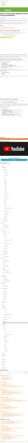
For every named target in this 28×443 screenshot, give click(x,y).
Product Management (6, 261)
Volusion (6, 180)
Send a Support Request (21, 441)
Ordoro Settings (5, 217)
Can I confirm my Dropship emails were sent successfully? (9, 398)
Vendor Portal (4, 361)
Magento (6, 183)
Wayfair (6, 198)
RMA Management (5, 286)
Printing (4, 254)
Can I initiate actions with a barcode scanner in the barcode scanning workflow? (12, 386)
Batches (4, 365)
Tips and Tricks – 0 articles (4, 426)
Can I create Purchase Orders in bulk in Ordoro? (7, 421)
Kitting (4, 263)
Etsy (5, 178)
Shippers (4, 233)
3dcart (5, 188)
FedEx (5, 204)
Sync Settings (5, 219)
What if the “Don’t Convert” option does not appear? (8, 27)
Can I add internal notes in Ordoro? (6, 405)
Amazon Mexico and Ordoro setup (6, 379)
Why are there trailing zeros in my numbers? (7, 28)
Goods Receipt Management (7, 280)
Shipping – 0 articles (3, 389)
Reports (4, 299)
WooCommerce (7, 175)
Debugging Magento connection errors (6, 438)
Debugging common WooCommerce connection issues (8, 437)
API (2, 357)
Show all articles (2, 380)
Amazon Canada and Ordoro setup (6, 378)
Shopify (6, 170)
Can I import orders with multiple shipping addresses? (8, 431)
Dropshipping (3, 1)
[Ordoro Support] (14, 8)
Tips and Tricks (3, 4)
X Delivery (6, 246)
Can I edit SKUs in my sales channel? (6, 406)
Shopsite (6, 349)
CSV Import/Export (5, 256)
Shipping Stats (5, 293)
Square (6, 185)
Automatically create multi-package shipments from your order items (10, 392)
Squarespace (6, 193)
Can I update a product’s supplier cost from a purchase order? (9, 423)
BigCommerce (7, 172)
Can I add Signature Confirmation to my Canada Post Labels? (9, 393)
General (4, 326)
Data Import (3, 2)
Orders (3, 223)
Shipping (2, 6)
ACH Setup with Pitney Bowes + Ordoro (6, 377)
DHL (5, 209)
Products (2, 5)
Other (4, 322)
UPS (5, 206)
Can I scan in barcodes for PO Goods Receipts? (7, 422)
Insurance (4, 249)
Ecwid (5, 191)
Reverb (6, 190)
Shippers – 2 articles (3, 411)
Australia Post (6, 214)
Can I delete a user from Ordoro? (5, 430)
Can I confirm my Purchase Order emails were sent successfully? (10, 420)
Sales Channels (5, 319)
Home (2, 165)
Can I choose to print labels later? (6, 394)
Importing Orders (5, 224)
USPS (5, 235)
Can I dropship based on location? (6, 401)
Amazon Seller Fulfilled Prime (9, 314)
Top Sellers (4, 296)
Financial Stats (5, 291)
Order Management (6, 226)
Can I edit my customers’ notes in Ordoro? (7, 385)
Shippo (6, 201)
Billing (2, 304)
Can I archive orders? (4, 384)
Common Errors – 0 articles (4, 434)
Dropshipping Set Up (6, 270)
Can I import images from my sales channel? (7, 408)
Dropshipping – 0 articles (4, 397)
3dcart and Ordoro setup (4, 376)
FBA (3, 273)
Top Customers (5, 298)
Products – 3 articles (3, 404)
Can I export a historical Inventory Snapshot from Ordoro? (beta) (10, 407)
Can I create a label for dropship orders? (6, 399)
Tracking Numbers (5, 251)
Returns (4, 284)
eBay (5, 177)
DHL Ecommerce (7, 211)
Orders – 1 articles (3, 382)
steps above (19, 112)
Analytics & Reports (4, 288)
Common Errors (3, 3)
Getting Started (4, 167)
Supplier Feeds (4, 359)
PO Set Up (4, 277)
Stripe (5, 196)
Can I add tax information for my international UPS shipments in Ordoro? (11, 429)
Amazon (6, 339)
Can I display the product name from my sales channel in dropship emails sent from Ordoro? (13, 400)
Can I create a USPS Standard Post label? (7, 416)
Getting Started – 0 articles (4, 375)
